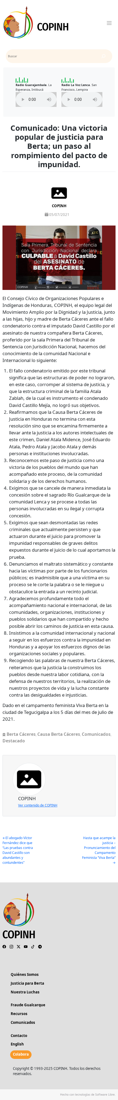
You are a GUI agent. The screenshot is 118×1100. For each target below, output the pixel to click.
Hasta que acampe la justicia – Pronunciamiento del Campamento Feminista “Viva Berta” (99, 848)
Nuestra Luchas (25, 992)
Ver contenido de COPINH (37, 805)
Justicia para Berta (27, 983)
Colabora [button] (21, 1054)
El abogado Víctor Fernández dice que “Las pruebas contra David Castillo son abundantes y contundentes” (17, 850)
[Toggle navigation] (109, 23)
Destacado (13, 741)
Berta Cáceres (21, 734)
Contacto (19, 1035)
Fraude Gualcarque (28, 1004)
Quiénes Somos (25, 974)
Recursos (19, 1013)
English (17, 1044)
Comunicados (96, 734)
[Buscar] (103, 56)
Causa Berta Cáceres (58, 734)
